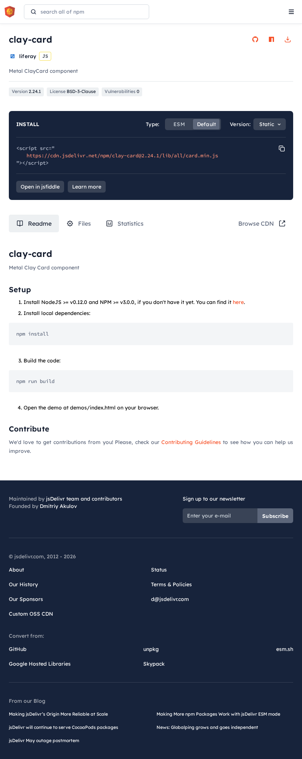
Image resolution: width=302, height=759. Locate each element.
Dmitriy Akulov (58, 506)
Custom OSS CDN (31, 614)
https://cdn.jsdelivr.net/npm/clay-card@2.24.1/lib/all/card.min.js (122, 155)
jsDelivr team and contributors (84, 498)
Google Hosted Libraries (40, 663)
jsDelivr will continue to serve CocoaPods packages (63, 727)
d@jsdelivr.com (170, 599)
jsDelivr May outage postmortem (44, 740)
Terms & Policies (171, 584)
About (16, 569)
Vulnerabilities (122, 91)
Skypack (154, 663)
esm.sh (284, 649)
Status (159, 569)
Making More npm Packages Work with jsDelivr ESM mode (218, 714)
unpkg (151, 649)
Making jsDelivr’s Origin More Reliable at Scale (58, 714)
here (238, 302)
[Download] (287, 39)
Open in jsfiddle (40, 186)
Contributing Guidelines (191, 442)
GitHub (18, 649)
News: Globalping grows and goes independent (207, 727)
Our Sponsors (26, 599)
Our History (23, 584)
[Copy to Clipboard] (282, 148)
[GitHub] (255, 39)
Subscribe (275, 516)
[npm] (271, 39)
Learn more (86, 186)
